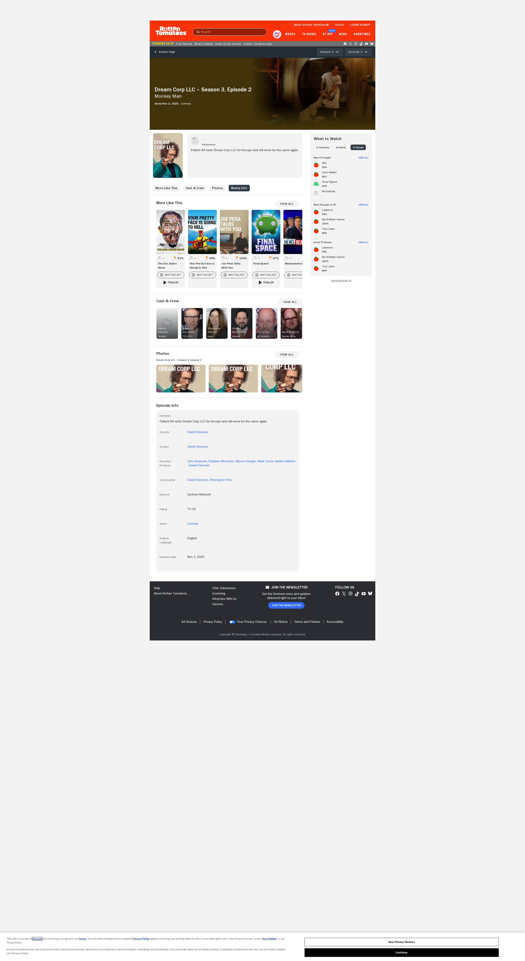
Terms (82, 938)
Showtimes (362, 34)
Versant (37, 938)
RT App (327, 34)
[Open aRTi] (277, 34)
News (343, 34)
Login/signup (360, 24)
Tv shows (309, 34)
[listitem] (341, 164)
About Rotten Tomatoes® (311, 24)
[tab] (323, 147)
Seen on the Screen (228, 43)
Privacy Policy (141, 938)
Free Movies (184, 43)
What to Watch (203, 43)
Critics (339, 24)
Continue (401, 952)
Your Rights (269, 938)
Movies (290, 34)
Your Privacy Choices (252, 621)
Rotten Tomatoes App (258, 43)
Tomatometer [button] (209, 144)
